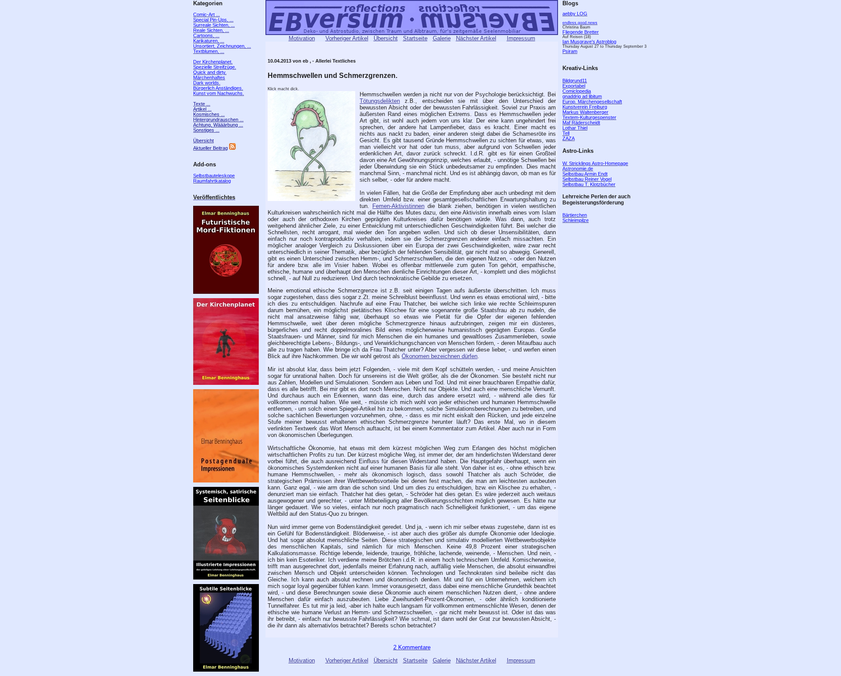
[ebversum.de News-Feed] (232, 148)
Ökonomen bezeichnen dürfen (439, 356)
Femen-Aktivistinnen (398, 206)
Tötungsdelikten (380, 101)
